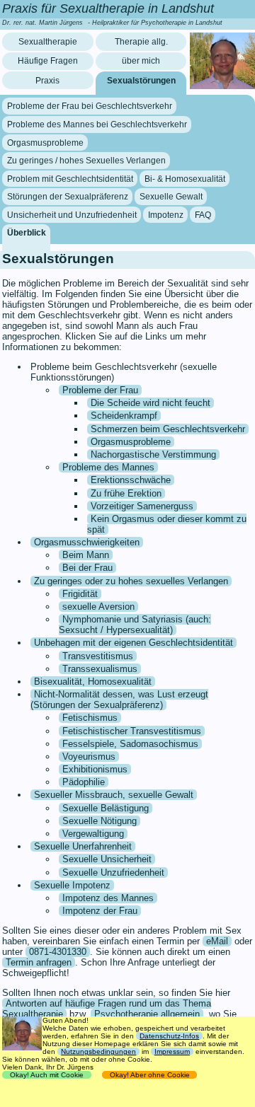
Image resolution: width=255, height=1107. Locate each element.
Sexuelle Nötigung (99, 821)
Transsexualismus (99, 668)
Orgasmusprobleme (45, 142)
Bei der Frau (87, 567)
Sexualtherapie (47, 42)
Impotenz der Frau (99, 910)
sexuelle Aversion (98, 606)
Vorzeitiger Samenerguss (142, 506)
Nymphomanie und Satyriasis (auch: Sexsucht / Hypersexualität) (135, 624)
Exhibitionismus (95, 769)
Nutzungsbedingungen (98, 1051)
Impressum (172, 1051)
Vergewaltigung (93, 833)
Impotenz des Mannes (108, 898)
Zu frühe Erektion (126, 493)
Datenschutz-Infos (169, 1036)
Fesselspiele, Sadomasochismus (130, 743)
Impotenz (165, 215)
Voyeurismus (88, 756)
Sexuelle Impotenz (72, 885)
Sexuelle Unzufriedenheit (113, 872)
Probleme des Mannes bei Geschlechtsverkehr (97, 124)
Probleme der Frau (100, 390)
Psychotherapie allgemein (147, 1014)
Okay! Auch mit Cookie (47, 1075)
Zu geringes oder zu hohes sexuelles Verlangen (131, 581)
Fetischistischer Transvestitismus (131, 731)
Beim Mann (85, 555)
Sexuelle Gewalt (171, 197)
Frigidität (80, 594)
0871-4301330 (57, 951)
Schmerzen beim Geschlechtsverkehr (168, 429)
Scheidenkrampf (124, 415)
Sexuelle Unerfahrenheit (83, 846)
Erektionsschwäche (131, 480)
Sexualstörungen (141, 81)
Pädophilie (83, 782)
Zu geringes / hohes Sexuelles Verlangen (86, 161)
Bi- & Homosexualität (184, 179)
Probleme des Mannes (108, 467)
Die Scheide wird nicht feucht (150, 403)
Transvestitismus (97, 656)
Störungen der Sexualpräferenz (67, 197)
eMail (217, 941)
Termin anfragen (39, 962)
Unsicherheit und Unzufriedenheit (72, 215)
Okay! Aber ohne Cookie (150, 1075)
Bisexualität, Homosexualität (93, 681)
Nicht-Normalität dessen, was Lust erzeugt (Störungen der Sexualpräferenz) (119, 699)
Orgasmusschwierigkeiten (87, 542)
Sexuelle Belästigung (105, 808)
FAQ (203, 215)
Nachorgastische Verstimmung (153, 454)
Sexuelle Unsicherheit (107, 859)
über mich (141, 61)
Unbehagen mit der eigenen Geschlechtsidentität (133, 642)
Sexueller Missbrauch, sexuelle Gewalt (113, 794)
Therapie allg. (141, 42)
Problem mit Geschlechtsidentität (70, 179)
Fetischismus (90, 717)
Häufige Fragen (48, 61)
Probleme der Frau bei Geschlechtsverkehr (89, 106)
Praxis (47, 81)
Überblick (26, 233)
